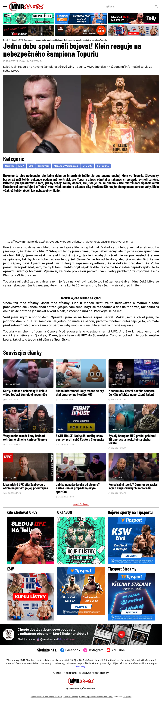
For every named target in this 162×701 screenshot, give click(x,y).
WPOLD (38, 61)
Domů (5, 40)
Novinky (15, 40)
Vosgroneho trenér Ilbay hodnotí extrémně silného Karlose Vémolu (25, 438)
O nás (57, 673)
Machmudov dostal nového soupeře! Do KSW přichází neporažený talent (132, 393)
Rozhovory (28, 40)
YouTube (118, 650)
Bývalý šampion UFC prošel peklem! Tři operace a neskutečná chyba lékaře (132, 439)
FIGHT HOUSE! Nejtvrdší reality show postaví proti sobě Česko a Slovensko (80, 438)
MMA (21, 166)
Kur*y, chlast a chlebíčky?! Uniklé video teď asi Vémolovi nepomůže (25, 393)
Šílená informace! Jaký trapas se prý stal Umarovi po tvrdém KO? (80, 393)
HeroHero (70, 673)
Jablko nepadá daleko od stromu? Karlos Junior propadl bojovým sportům (78, 488)
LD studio (127, 697)
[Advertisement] (81, 216)
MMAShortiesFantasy (94, 673)
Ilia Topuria (103, 166)
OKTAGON (17, 384)
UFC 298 (87, 166)
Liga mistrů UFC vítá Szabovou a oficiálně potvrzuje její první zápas (25, 486)
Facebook (72, 650)
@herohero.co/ (57, 639)
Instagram (95, 650)
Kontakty (80, 667)
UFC (21, 40)
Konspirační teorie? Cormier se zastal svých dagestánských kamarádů (133, 486)
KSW (120, 384)
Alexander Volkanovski (66, 166)
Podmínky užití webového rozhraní (46, 697)
